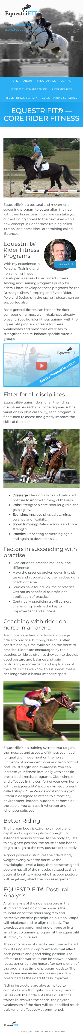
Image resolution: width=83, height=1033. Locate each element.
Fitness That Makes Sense (29, 89)
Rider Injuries (62, 89)
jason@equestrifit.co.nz (22, 29)
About (28, 80)
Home (14, 80)
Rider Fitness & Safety (21, 97)
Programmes (46, 80)
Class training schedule (59, 97)
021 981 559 (24, 25)
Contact (67, 80)
